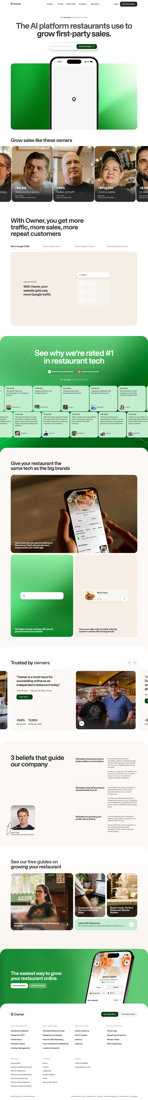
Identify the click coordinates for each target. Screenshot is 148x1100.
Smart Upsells (81, 1035)
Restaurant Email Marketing (21, 1075)
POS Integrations (114, 1043)
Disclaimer (100, 1096)
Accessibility (133, 1096)
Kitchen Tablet (113, 1039)
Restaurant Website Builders (21, 1086)
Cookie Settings (76, 1096)
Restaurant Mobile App (19, 1078)
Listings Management (20, 1048)
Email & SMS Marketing (53, 1039)
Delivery (78, 1039)
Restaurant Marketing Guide (21, 1067)
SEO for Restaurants (18, 1071)
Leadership (47, 1071)
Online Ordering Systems (20, 1082)
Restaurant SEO (18, 1035)
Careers (46, 1067)
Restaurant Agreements (111, 1096)
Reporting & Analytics (116, 1035)
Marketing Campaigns (52, 1035)
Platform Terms (124, 1096)
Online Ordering (82, 1031)
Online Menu (16, 1039)
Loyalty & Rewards (51, 1048)
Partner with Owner (50, 1082)
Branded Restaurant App (53, 1031)
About (45, 1063)
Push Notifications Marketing (55, 1043)
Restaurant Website (19, 1031)
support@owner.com (83, 1067)
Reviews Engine (18, 1043)
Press (45, 1078)
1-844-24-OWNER (81, 1063)
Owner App (112, 1031)
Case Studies (15, 1063)
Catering (79, 1043)
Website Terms (91, 1096)
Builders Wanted (49, 1075)
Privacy (83, 1096)
